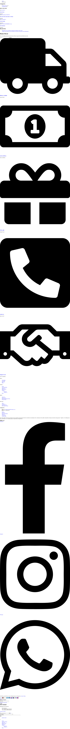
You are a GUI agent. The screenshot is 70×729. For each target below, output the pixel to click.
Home (3, 1)
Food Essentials (2, 21)
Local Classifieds (4, 721)
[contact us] (35, 312)
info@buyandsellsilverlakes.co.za (10, 409)
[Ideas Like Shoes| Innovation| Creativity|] (5, 14)
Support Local (3, 374)
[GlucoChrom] (2, 10)
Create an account (2, 711)
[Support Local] (35, 372)
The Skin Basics (2, 25)
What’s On (3, 724)
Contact (3, 725)
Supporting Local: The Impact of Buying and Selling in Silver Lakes (12, 30)
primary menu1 (4, 717)
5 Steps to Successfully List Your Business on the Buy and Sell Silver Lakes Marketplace (15, 31)
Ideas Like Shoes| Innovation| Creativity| (6, 16)
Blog (2, 727)
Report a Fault (4, 723)
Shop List (3, 722)
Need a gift (2, 230)
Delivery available (3, 95)
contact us (2, 314)
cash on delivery (3, 155)
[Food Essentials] (3, 19)
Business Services (4, 5)
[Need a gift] (35, 228)
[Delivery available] (35, 93)
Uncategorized (4, 6)
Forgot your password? (3, 702)
